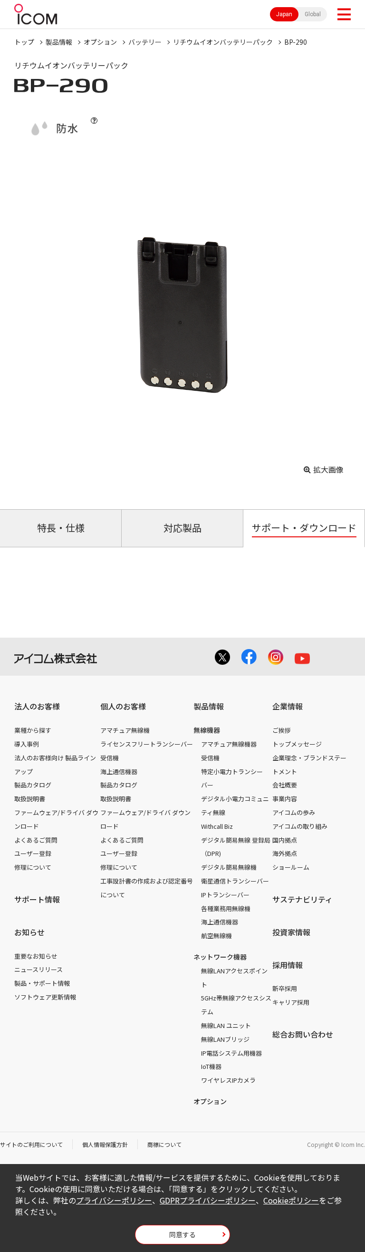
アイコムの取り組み (299, 826)
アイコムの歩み (293, 812)
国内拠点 (284, 839)
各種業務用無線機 (225, 908)
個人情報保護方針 (105, 1144)
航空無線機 (216, 935)
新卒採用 (284, 988)
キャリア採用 (290, 1002)
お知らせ (29, 932)
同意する (182, 1234)
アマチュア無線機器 (229, 743)
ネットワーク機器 (220, 956)
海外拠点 (284, 853)
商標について (164, 1144)
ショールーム (290, 867)
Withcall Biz (217, 826)
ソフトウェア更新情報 (45, 996)
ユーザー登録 (32, 853)
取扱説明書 (29, 798)
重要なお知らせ (36, 956)
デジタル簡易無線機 (229, 867)
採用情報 (287, 965)
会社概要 (284, 784)
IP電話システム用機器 (231, 1053)
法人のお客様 (37, 706)
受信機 (109, 757)
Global (313, 14)
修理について (32, 867)
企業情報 (287, 706)
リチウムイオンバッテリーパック (223, 42)
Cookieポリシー (291, 1200)
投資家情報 (291, 932)
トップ (24, 42)
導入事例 (26, 743)
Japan (284, 14)
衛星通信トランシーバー (235, 880)
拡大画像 (328, 469)
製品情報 (59, 42)
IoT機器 (211, 1066)
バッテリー (145, 42)
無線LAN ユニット (226, 1025)
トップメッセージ (297, 743)
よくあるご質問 (36, 839)
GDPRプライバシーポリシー (208, 1200)
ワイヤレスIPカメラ (228, 1080)
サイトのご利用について (31, 1144)
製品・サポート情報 (42, 983)
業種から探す (32, 730)
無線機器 (206, 730)
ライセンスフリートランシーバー (146, 743)
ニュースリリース (38, 969)
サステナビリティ (302, 899)
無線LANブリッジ (225, 1039)
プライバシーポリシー (114, 1200)
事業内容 (284, 798)
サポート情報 (37, 899)
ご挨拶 (281, 730)
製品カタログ (32, 784)
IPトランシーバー (225, 894)
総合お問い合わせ (302, 1034)
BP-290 (295, 42)
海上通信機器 (118, 771)
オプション (100, 42)
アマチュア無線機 (125, 730)
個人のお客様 (123, 706)
